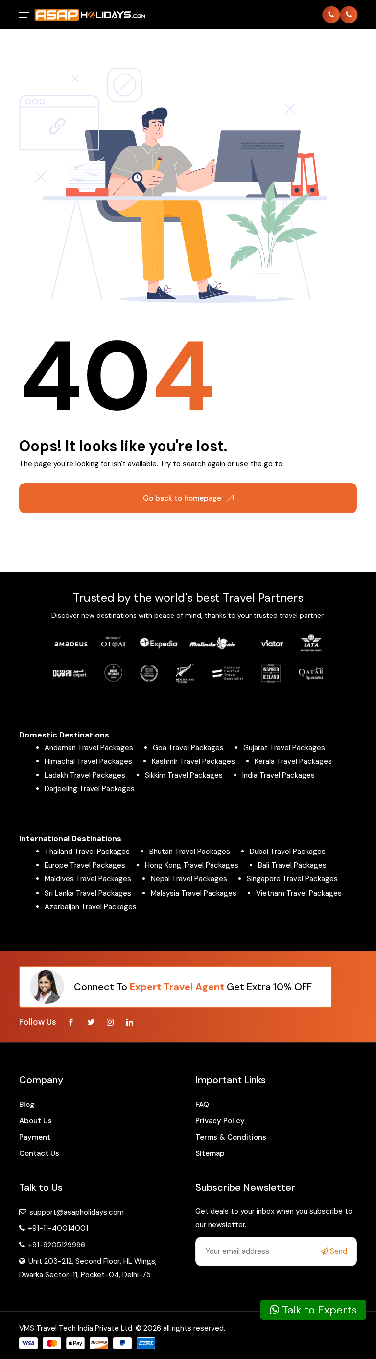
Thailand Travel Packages (87, 851)
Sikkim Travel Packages (184, 775)
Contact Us (39, 1153)
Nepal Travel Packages (189, 879)
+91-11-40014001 (57, 1228)
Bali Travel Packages (292, 865)
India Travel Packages (278, 775)
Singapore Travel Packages (292, 879)
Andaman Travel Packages (89, 748)
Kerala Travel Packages (293, 761)
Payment (34, 1137)
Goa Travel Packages (188, 748)
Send (337, 1251)
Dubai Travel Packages (288, 851)
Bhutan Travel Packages (189, 851)
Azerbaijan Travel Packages (91, 907)
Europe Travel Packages (85, 865)
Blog (26, 1104)
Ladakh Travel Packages (85, 775)
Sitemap (210, 1153)
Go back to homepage (182, 498)
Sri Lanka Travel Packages (88, 893)
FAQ (202, 1104)
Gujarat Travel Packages (284, 748)
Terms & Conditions (230, 1137)
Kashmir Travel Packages (193, 761)
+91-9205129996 (55, 1245)
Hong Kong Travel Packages (191, 865)
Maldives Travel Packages (88, 879)
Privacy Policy (220, 1121)
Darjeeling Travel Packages (90, 789)
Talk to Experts (318, 1310)
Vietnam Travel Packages (299, 893)
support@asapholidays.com (76, 1212)
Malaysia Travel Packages (193, 893)
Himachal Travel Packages (88, 761)
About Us (35, 1121)
